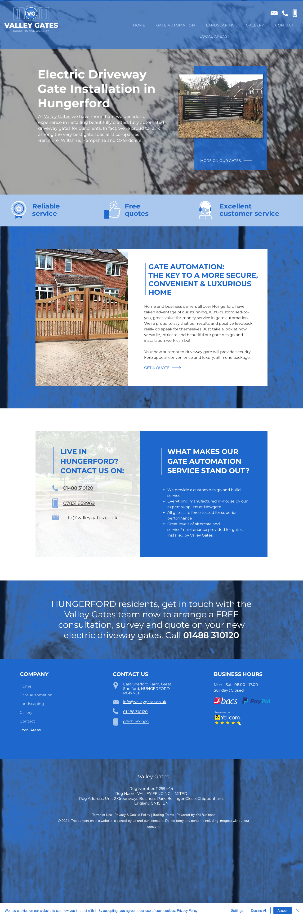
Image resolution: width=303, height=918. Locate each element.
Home (25, 686)
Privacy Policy (187, 910)
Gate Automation (36, 695)
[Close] (297, 910)
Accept (282, 910)
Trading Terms (163, 815)
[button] (213, 36)
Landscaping (32, 703)
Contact (27, 721)
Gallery (26, 712)
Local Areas (30, 730)
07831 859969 (79, 503)
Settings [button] (237, 910)
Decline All (259, 910)
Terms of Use (102, 815)
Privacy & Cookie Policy (132, 815)
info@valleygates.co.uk (90, 517)
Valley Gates (57, 116)
